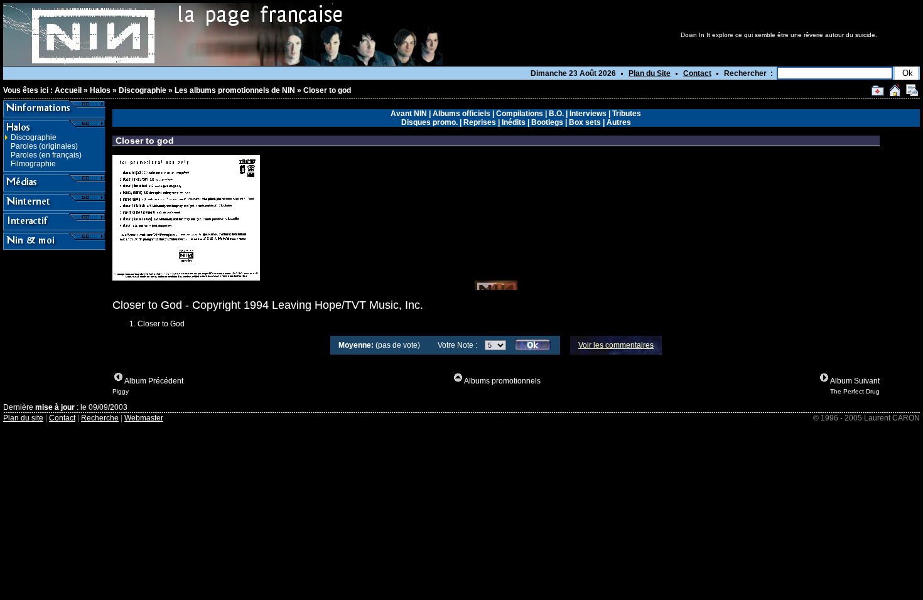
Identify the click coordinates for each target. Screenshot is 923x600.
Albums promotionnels (502, 381)
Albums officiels (461, 113)
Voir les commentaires (616, 345)
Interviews (588, 113)
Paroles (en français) (46, 155)
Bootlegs (547, 122)
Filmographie (33, 163)
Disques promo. (429, 122)
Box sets (585, 122)
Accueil (68, 90)
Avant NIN (409, 113)
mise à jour (55, 407)
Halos (100, 90)
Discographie (142, 90)
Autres (619, 122)
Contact (697, 73)
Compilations (519, 113)
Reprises (479, 122)
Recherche (100, 418)
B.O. (556, 113)
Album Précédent (153, 381)
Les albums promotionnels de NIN (235, 90)
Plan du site (23, 418)
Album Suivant (855, 381)
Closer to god (327, 90)
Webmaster (143, 418)
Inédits (514, 122)
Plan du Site (650, 73)
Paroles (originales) (44, 146)
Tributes (626, 113)
